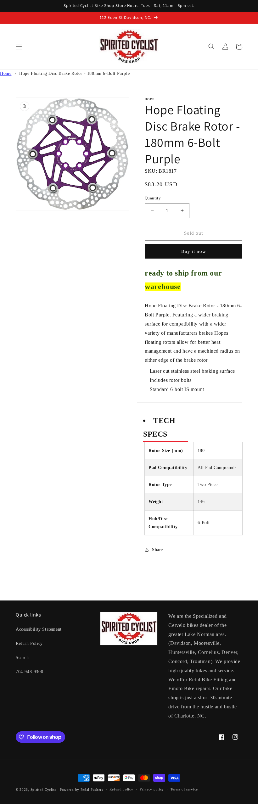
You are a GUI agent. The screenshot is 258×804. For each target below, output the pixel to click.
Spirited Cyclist (43, 789)
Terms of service (184, 789)
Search (22, 657)
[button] (19, 46)
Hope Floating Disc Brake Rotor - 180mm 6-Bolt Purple (74, 73)
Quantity (153, 198)
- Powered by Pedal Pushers (80, 789)
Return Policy (29, 643)
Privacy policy (152, 789)
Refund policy (121, 789)
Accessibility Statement (39, 629)
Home (5, 73)
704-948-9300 (29, 671)
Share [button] (157, 549)
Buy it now (193, 251)
